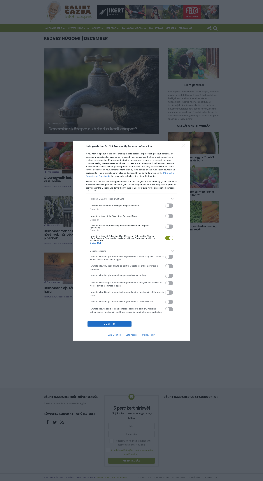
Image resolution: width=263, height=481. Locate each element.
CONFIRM (109, 324)
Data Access (131, 335)
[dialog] (131, 241)
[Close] (184, 146)
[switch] (169, 205)
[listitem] (131, 198)
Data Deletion (114, 335)
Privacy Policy (148, 335)
